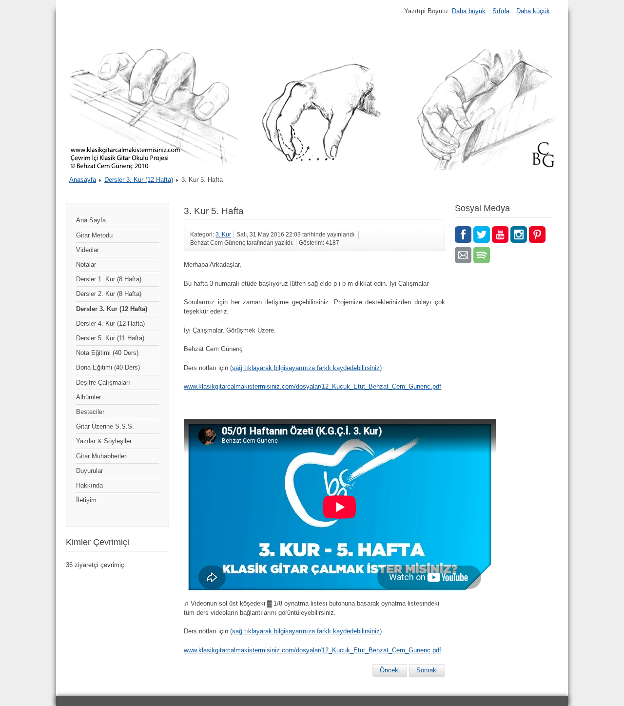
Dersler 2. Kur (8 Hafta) (108, 293)
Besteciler (90, 411)
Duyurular (89, 470)
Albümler (88, 397)
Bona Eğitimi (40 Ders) (108, 367)
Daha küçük (533, 11)
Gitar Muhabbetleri (102, 456)
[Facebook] (463, 234)
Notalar (86, 264)
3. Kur (223, 234)
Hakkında (89, 485)
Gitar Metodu (94, 235)
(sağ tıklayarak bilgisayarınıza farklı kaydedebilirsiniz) (306, 368)
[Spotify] (482, 255)
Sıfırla (500, 11)
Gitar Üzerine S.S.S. (105, 426)
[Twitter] (482, 234)
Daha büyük (469, 11)
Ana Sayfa (91, 220)
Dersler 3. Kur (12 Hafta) (138, 179)
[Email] (463, 255)
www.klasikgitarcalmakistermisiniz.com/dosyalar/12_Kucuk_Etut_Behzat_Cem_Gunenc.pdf (312, 386)
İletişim (86, 500)
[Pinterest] (537, 234)
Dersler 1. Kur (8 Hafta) (108, 279)
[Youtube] (500, 234)
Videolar (87, 250)
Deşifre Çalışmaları (103, 382)
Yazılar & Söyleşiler (104, 441)
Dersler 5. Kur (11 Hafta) (110, 338)
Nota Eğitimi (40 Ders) (107, 352)
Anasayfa (82, 179)
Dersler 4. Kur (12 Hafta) (110, 323)
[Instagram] (519, 234)
